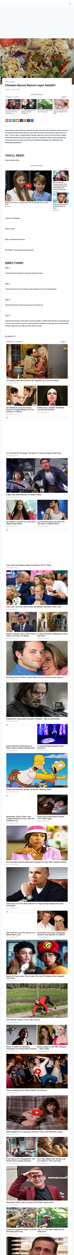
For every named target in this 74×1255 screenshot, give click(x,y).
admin (8, 89)
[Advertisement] (37, 20)
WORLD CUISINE (9, 81)
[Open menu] (70, 3)
